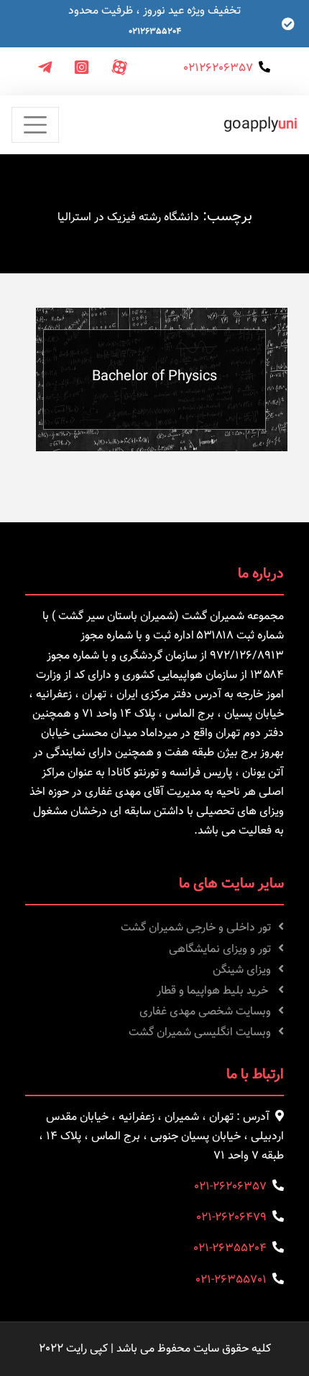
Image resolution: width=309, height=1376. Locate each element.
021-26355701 (231, 1280)
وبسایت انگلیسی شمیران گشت (200, 1033)
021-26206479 (231, 1218)
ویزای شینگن (242, 970)
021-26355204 (230, 1249)
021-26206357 (230, 1187)
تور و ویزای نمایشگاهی (220, 949)
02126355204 (155, 31)
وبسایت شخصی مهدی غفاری (205, 1012)
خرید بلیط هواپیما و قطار (214, 991)
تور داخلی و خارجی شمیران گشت (196, 928)
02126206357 (218, 68)
